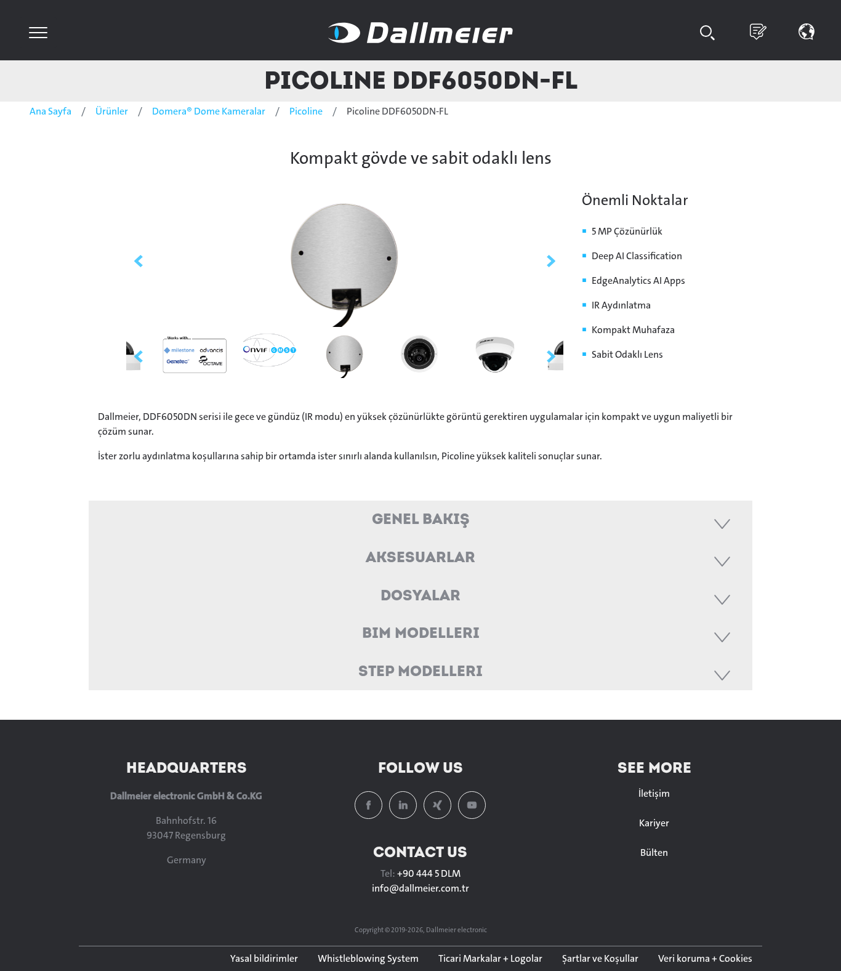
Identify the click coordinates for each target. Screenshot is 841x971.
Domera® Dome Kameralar (208, 111)
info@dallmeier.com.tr (420, 888)
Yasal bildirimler (264, 958)
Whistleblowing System (368, 958)
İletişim (654, 793)
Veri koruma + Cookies (705, 958)
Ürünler (111, 111)
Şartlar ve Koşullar (600, 958)
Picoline (306, 111)
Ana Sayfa (50, 111)
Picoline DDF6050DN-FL (420, 79)
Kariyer (654, 822)
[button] (807, 30)
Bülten (654, 852)
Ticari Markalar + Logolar (490, 958)
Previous (138, 261)
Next (551, 261)
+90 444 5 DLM (429, 873)
